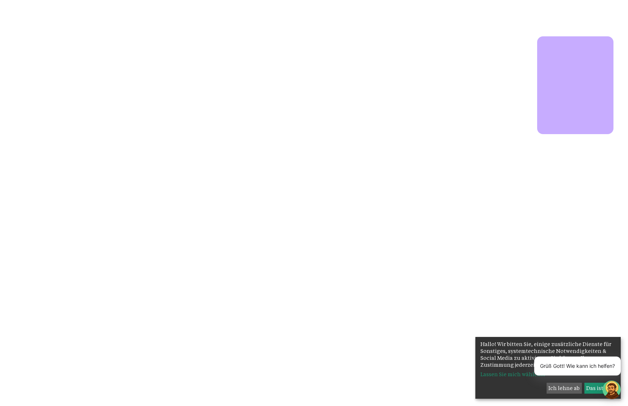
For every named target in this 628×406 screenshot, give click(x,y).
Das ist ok (598, 388)
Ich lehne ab (564, 388)
